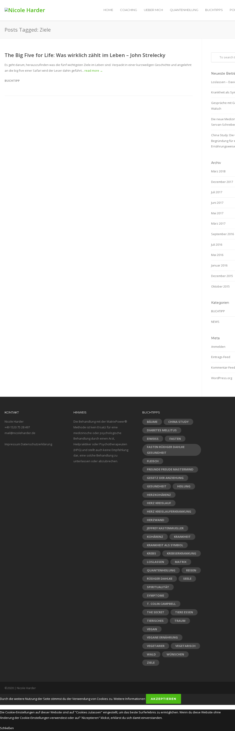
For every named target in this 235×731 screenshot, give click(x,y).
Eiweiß (153, 439)
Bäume (152, 422)
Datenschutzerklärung (36, 444)
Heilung (183, 486)
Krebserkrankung (181, 553)
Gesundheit (156, 486)
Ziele (151, 662)
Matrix (181, 562)
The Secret (155, 612)
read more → (93, 70)
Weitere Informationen (129, 699)
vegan (152, 629)
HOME (108, 10)
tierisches (155, 621)
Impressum (12, 444)
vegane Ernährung (162, 637)
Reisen (191, 570)
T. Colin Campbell (161, 604)
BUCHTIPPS (214, 10)
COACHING (128, 10)
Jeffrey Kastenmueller (165, 528)
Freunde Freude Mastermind (170, 469)
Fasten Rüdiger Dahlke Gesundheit (166, 450)
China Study (178, 422)
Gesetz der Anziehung (165, 478)
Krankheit (182, 537)
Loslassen (155, 562)
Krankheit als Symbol (165, 545)
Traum (179, 621)
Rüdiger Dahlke (159, 578)
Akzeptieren (163, 699)
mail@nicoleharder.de (20, 433)
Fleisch (153, 461)
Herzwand (155, 520)
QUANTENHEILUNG (184, 10)
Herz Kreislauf (159, 503)
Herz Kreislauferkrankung (169, 511)
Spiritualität (158, 587)
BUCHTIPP (12, 81)
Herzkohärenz (159, 495)
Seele (187, 578)
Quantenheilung (161, 570)
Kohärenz (155, 537)
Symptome (155, 595)
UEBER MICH (153, 10)
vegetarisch (185, 646)
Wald (151, 654)
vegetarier (156, 646)
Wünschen (175, 654)
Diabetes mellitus (162, 430)
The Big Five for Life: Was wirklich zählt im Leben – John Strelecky (85, 55)
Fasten (175, 439)
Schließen (7, 728)
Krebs (151, 553)
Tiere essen (184, 612)
